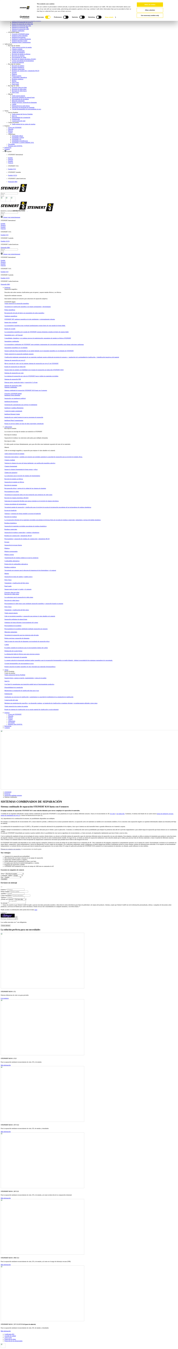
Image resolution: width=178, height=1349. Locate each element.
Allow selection (150, 10)
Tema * (3, 873)
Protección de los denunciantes (13, 1341)
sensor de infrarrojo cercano (165, 813)
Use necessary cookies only (150, 15)
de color (112, 813)
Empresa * (4, 889)
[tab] (90, 290)
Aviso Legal (8, 1337)
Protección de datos (10, 1339)
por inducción (120, 813)
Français (10, 163)
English (10, 158)
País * (3, 877)
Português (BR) (12, 181)
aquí (36, 909)
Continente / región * (7, 875)
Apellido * (4, 893)
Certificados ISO (9, 1334)
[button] (7, 287)
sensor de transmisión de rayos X (10, 815)
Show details (109, 17)
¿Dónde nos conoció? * (8, 899)
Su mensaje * (5, 903)
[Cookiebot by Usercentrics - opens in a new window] (25, 17)
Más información (6, 1065)
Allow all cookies (149, 4)
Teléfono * (4, 897)
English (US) (12, 169)
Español (10, 161)
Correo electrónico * (7, 895)
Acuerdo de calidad (10, 1336)
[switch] (66, 17)
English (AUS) (12, 175)
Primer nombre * (6, 891)
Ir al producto (5, 998)
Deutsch (10, 159)
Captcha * (4, 913)
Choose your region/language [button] (11, 217)
